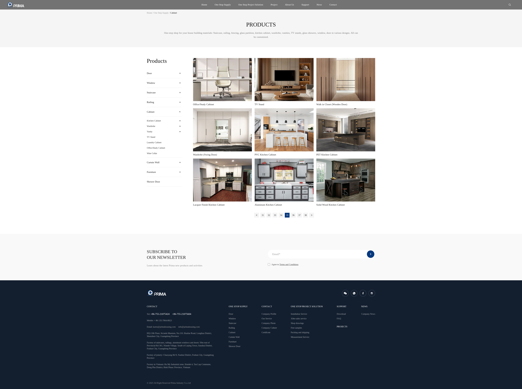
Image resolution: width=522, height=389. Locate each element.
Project (274, 4)
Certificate (266, 332)
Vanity (149, 131)
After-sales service (299, 318)
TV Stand (151, 137)
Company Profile (269, 314)
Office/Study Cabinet (156, 148)
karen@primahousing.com (164, 327)
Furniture (151, 172)
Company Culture (269, 328)
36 (293, 215)
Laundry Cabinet (154, 142)
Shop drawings (297, 323)
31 (263, 215)
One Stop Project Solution (250, 4)
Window (151, 83)
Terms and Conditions (288, 264)
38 (305, 215)
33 (275, 215)
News (319, 4)
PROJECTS (342, 326)
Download (341, 314)
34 (281, 215)
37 (299, 215)
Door (149, 73)
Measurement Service (300, 337)
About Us (289, 4)
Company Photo (269, 323)
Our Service (267, 318)
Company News (368, 314)
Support (305, 4)
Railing (150, 102)
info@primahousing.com (189, 327)
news (364, 306)
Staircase (151, 92)
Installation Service (299, 314)
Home (204, 4)
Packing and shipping (300, 332)
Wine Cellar (152, 153)
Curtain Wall (153, 162)
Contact (333, 4)
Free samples (296, 328)
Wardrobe (151, 126)
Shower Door (153, 181)
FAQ (339, 318)
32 (269, 215)
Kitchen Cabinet (154, 121)
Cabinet (173, 13)
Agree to (284, 264)
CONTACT (267, 306)
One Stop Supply (223, 4)
